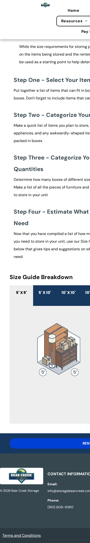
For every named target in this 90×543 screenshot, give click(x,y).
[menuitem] (76, 10)
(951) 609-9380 (60, 507)
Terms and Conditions (21, 535)
